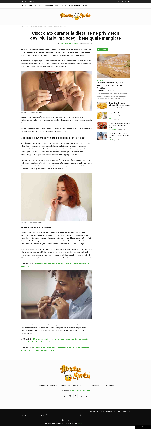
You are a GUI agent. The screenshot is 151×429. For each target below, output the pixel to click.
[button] (127, 6)
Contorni (38, 5)
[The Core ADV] (65, 421)
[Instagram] (118, 1)
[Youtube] (128, 1)
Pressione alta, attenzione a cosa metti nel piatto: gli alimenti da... (119, 135)
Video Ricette (74, 5)
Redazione (108, 411)
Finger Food (27, 5)
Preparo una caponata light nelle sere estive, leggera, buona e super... (119, 125)
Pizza (64, 5)
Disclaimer (117, 411)
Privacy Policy (126, 411)
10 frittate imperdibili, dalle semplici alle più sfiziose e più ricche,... (111, 85)
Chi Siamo (100, 411)
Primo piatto (112, 107)
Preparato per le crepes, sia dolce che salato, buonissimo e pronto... (119, 115)
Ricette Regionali (52, 5)
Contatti (92, 411)
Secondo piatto (100, 80)
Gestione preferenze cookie (143, 427)
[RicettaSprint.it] (75, 16)
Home (22, 27)
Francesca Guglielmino (69, 43)
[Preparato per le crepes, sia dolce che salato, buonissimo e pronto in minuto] (102, 115)
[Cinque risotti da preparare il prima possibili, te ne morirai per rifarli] (102, 105)
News (85, 5)
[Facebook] (115, 1)
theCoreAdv (82, 423)
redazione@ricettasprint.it (79, 390)
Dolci (110, 118)
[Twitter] (125, 1)
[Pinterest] (122, 1)
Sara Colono (100, 90)
